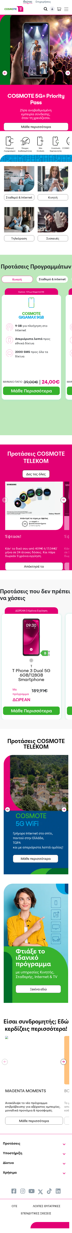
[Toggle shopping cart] (59, 9)
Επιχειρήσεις (43, 1)
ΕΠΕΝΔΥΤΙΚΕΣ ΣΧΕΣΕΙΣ (36, 1213)
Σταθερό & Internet (19, 197)
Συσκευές (52, 238)
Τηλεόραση (19, 238)
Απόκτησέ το (34, 566)
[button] (4, 73)
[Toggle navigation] (66, 8)
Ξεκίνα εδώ (38, 989)
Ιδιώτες (27, 1)
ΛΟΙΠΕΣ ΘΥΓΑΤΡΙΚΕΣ (46, 1206)
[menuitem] (13, 1191)
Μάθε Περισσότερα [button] (31, 390)
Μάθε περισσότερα (34, 1121)
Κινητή (53, 197)
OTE (14, 1206)
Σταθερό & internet (52, 279)
